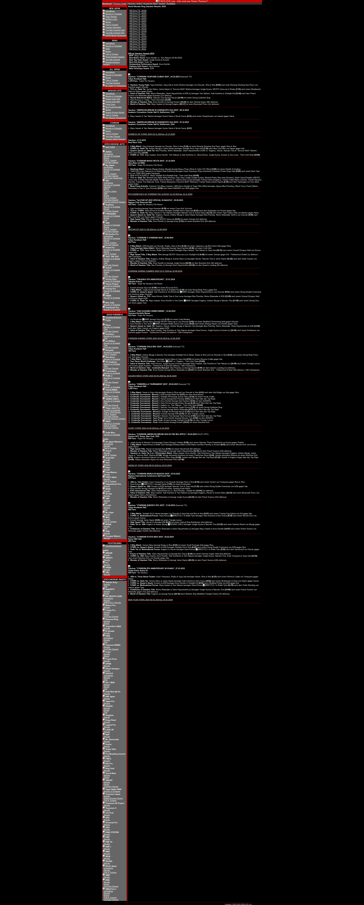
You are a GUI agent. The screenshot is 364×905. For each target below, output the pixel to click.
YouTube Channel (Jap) (115, 30)
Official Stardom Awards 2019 (141, 53)
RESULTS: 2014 (138, 41)
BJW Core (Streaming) (113, 178)
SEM (108, 49)
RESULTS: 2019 (138, 28)
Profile (108, 320)
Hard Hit (107, 187)
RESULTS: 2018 (138, 31)
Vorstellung (110, 11)
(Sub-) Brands (111, 17)
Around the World (150, 4)
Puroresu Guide (119, 4)
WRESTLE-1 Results (112, 603)
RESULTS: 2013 (138, 44)
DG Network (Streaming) (116, 118)
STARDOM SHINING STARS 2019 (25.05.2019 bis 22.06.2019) (154, 338)
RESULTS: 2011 (138, 49)
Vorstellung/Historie (113, 317)
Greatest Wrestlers (113, 27)
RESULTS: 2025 (138, 13)
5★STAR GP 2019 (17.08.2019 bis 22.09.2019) (147, 229)
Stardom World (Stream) (115, 139)
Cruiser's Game (110, 191)
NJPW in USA (111, 19)
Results (107, 446)
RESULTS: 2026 (138, 11)
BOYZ (106, 189)
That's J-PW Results (112, 412)
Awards (162, 4)
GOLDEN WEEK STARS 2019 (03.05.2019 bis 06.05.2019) (152, 376)
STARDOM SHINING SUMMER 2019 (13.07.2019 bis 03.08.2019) (155, 271)
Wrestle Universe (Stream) (115, 202)
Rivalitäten (171, 4)
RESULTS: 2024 (138, 16)
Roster (108, 22)
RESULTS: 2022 (138, 21)
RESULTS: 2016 (138, 36)
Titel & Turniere (112, 25)
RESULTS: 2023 (138, 18)
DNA (106, 193)
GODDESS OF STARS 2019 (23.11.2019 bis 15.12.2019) (151, 134)
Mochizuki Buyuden (114, 107)
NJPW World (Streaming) (116, 36)
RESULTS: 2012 (138, 46)
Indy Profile (110, 147)
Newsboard (107, 4)
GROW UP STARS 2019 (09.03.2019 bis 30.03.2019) (150, 465)
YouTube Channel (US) (115, 33)
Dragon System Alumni (115, 112)
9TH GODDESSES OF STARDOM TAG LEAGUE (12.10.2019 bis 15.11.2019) (160, 194)
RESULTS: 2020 (138, 26)
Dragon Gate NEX (113, 102)
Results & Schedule (114, 14)
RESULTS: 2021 (138, 23)
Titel (105, 220)
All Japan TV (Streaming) (115, 86)
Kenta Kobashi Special (115, 57)
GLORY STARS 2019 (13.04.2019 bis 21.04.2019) (148, 428)
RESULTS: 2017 (138, 34)
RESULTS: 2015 (138, 39)
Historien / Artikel (135, 4)
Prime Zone (110, 104)
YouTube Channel (113, 60)
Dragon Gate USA (113, 99)
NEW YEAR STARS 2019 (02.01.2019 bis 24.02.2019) (150, 600)
